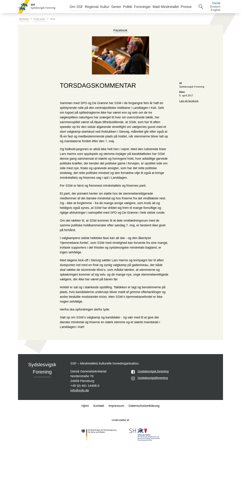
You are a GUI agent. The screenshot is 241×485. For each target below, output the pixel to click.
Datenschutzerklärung (144, 406)
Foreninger (142, 7)
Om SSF (76, 7)
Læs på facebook (188, 101)
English (215, 9)
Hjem (85, 406)
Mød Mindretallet (166, 7)
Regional (91, 7)
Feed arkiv (39, 19)
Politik (127, 7)
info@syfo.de (79, 390)
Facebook (120, 30)
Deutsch (215, 6)
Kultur (104, 7)
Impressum (116, 406)
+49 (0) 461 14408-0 (84, 385)
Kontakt (98, 406)
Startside (24, 19)
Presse (186, 7)
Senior (116, 7)
